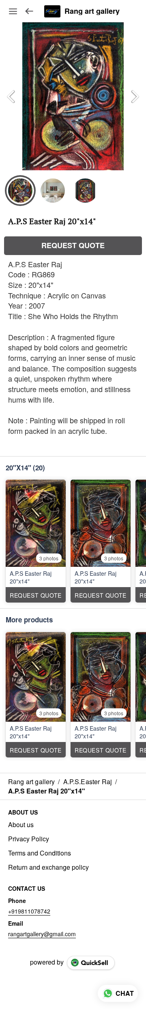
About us (21, 824)
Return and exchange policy (48, 867)
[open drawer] (13, 11)
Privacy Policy (28, 838)
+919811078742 (29, 911)
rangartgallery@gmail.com (42, 934)
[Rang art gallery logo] (52, 11)
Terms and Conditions (39, 853)
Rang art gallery (92, 11)
